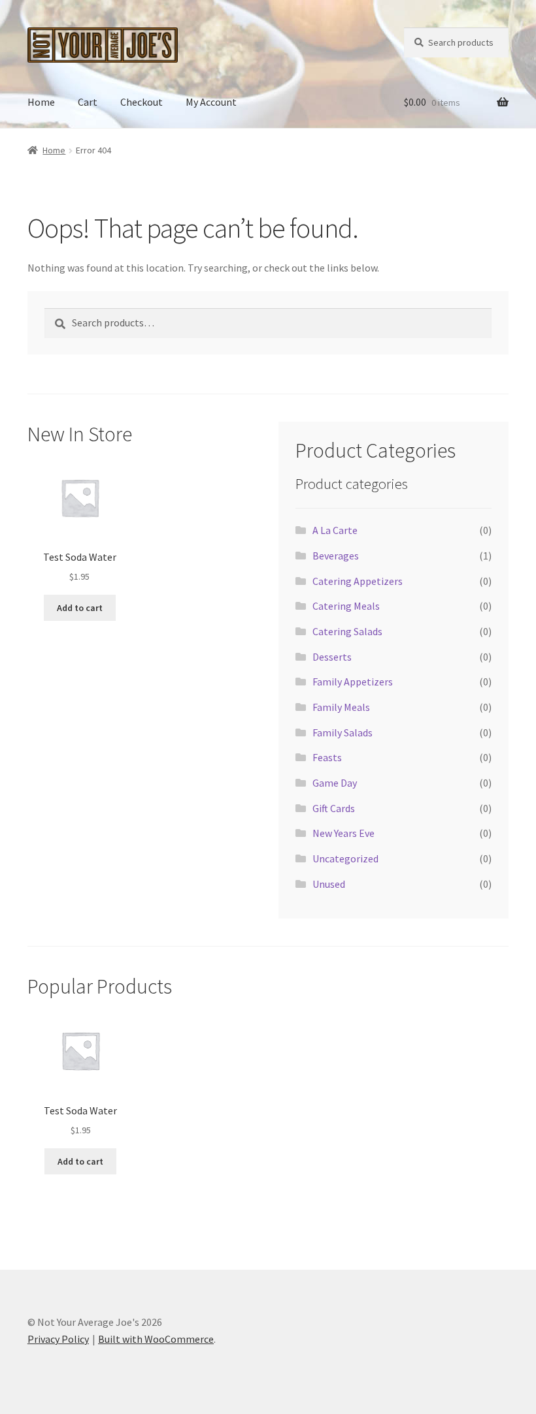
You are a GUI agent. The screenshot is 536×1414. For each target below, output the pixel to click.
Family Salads (342, 732)
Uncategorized (345, 858)
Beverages (335, 555)
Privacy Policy (58, 1338)
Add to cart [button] (80, 608)
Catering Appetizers (357, 581)
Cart (87, 101)
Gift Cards (333, 808)
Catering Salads (347, 631)
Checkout (141, 101)
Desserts (332, 656)
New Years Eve (343, 833)
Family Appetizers (352, 681)
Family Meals (341, 707)
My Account (211, 101)
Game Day (334, 782)
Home (41, 101)
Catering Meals (346, 605)
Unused (328, 883)
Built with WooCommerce (156, 1338)
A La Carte (335, 530)
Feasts (327, 757)
